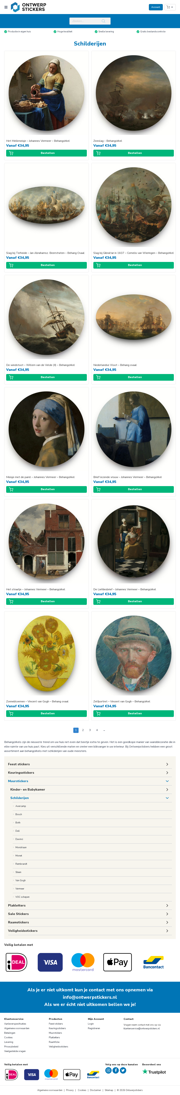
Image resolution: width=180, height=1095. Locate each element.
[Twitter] (123, 1070)
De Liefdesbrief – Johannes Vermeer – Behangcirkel (124, 589)
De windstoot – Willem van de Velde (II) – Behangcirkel (40, 365)
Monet (18, 855)
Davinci (19, 839)
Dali (17, 831)
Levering (8, 1042)
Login (91, 1023)
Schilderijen (19, 798)
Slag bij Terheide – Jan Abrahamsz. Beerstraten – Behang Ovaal (45, 253)
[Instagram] (108, 1070)
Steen (18, 872)
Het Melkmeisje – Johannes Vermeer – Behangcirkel (38, 141)
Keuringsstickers (57, 1028)
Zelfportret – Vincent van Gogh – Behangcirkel (121, 701)
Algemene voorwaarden (16, 1028)
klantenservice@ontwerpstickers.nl (142, 1028)
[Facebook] (115, 1070)
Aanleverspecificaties (15, 1023)
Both (17, 822)
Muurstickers (18, 781)
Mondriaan (21, 847)
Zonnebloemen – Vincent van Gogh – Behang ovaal (37, 701)
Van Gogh (20, 880)
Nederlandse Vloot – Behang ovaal (115, 365)
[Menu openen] (6, 7)
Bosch (18, 814)
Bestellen (48, 153)
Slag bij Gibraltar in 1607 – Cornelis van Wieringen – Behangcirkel (133, 253)
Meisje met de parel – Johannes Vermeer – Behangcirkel (40, 477)
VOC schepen (22, 897)
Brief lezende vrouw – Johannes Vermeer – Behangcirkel (127, 477)
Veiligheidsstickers (58, 1046)
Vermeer (19, 888)
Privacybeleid (11, 1046)
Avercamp (20, 806)
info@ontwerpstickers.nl (90, 997)
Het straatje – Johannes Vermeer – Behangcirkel (35, 589)
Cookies (8, 1037)
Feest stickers (56, 1023)
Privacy (70, 1090)
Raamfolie (54, 1042)
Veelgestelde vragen (15, 1051)
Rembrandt (21, 864)
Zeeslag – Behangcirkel (107, 141)
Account (155, 7)
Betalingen (9, 1033)
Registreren (94, 1028)
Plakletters (54, 1037)
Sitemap (109, 1090)
